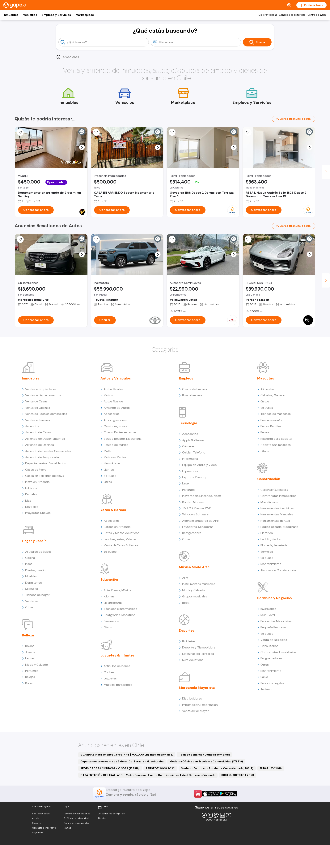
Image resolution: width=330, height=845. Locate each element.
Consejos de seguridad (292, 14)
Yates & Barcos (113, 510)
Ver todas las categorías (111, 813)
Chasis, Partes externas (120, 432)
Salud (264, 677)
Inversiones (268, 609)
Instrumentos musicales (198, 584)
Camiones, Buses (115, 426)
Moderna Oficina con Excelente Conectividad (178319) (206, 761)
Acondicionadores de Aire (200, 521)
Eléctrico (266, 533)
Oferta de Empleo (194, 389)
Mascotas (265, 378)
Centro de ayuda (317, 14)
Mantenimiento (270, 564)
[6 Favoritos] (96, 132)
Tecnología (188, 423)
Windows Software (195, 514)
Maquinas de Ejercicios (198, 654)
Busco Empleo (192, 395)
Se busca (31, 589)
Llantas (109, 470)
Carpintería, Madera (274, 490)
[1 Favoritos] (20, 239)
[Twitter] (216, 815)
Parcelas (31, 494)
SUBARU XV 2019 (271, 768)
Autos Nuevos (113, 401)
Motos (108, 395)
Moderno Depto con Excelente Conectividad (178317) (217, 768)
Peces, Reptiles (270, 426)
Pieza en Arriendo (37, 482)
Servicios (266, 552)
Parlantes (188, 490)
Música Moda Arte (194, 567)
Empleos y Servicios (56, 15)
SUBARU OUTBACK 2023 (237, 775)
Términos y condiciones (77, 813)
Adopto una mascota (275, 445)
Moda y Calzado (36, 665)
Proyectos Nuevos (38, 513)
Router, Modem (193, 502)
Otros (29, 607)
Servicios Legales (272, 683)
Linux (185, 483)
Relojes (30, 677)
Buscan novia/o (271, 420)
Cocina (30, 558)
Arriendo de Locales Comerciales (48, 451)
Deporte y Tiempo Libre (198, 647)
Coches (109, 672)
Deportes (187, 630)
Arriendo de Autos (117, 408)
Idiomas (109, 596)
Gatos (264, 401)
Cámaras (188, 446)
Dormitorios (33, 583)
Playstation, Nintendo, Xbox (201, 496)
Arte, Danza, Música (117, 590)
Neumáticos (112, 463)
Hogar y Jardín (34, 541)
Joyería (30, 652)
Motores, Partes (115, 457)
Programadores (271, 658)
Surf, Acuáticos (192, 660)
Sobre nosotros (41, 813)
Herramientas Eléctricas (277, 508)
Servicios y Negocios (274, 598)
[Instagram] (210, 815)
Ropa (28, 683)
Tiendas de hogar (37, 595)
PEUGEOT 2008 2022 (160, 768)
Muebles (31, 576)
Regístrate (37, 832)
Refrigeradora (191, 533)
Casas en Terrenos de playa (44, 476)
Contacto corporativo (44, 827)
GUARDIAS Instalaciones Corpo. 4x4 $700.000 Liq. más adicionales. (126, 754)
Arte (185, 578)
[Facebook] (204, 815)
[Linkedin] (222, 815)
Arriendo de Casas (38, 432)
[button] (82, 147)
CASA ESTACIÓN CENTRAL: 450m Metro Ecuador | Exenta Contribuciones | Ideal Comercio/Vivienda (147, 775)
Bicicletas (188, 641)
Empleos (186, 378)
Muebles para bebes (118, 685)
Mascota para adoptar (276, 439)
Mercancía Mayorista (197, 687)
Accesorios (112, 414)
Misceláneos (269, 502)
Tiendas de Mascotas (275, 414)
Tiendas (102, 818)
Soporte (36, 823)
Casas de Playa (35, 470)
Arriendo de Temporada (42, 457)
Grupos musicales (194, 596)
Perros (265, 432)
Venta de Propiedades (41, 389)
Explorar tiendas (268, 14)
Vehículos (30, 15)
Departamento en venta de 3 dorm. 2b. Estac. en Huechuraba (121, 761)
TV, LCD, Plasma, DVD (196, 508)
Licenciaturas (113, 603)
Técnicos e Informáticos (120, 609)
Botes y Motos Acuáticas (121, 533)
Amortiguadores (115, 420)
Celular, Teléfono (193, 452)
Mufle (107, 451)
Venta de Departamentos (43, 395)
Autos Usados (114, 389)
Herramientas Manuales (276, 514)
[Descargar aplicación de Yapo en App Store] (211, 793)
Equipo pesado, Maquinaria (123, 439)
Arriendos (32, 426)
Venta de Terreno (37, 420)
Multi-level (267, 615)
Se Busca (110, 476)
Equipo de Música (116, 445)
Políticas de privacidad (76, 818)
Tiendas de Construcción (278, 570)
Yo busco (110, 552)
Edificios (31, 488)
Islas (28, 501)
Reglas (67, 827)
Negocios (31, 507)
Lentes (30, 658)
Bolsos (29, 646)
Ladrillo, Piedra (270, 539)
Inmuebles (10, 15)
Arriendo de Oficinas (39, 445)
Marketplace (85, 15)
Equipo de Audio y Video (199, 465)
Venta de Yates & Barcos (121, 545)
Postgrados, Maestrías (119, 615)
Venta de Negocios (273, 640)
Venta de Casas (36, 401)
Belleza (28, 635)
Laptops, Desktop (194, 477)
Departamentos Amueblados (45, 463)
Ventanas (32, 601)
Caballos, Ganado (272, 395)
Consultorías (269, 646)
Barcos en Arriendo (117, 527)
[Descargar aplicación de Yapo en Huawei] (197, 793)
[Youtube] (229, 815)
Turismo (266, 689)
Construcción (268, 479)
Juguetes (110, 678)
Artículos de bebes (117, 666)
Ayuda (35, 818)
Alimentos (267, 389)
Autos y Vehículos (115, 378)
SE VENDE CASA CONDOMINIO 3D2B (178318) (110, 768)
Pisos (28, 564)
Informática (190, 459)
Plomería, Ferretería (273, 545)
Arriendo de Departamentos (45, 439)
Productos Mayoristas (276, 621)
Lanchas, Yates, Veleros (120, 539)
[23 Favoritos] (172, 132)
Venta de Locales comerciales (46, 414)
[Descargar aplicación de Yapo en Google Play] (228, 793)
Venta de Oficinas (37, 408)
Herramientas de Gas (275, 521)
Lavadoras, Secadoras (197, 527)
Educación (109, 579)
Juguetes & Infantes (117, 655)
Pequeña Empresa (273, 627)
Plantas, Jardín (35, 570)
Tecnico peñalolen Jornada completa (204, 754)
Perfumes (31, 671)
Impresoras (190, 471)
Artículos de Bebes (38, 552)
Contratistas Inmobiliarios (278, 496)
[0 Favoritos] (20, 132)
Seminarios (111, 621)
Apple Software (193, 440)
